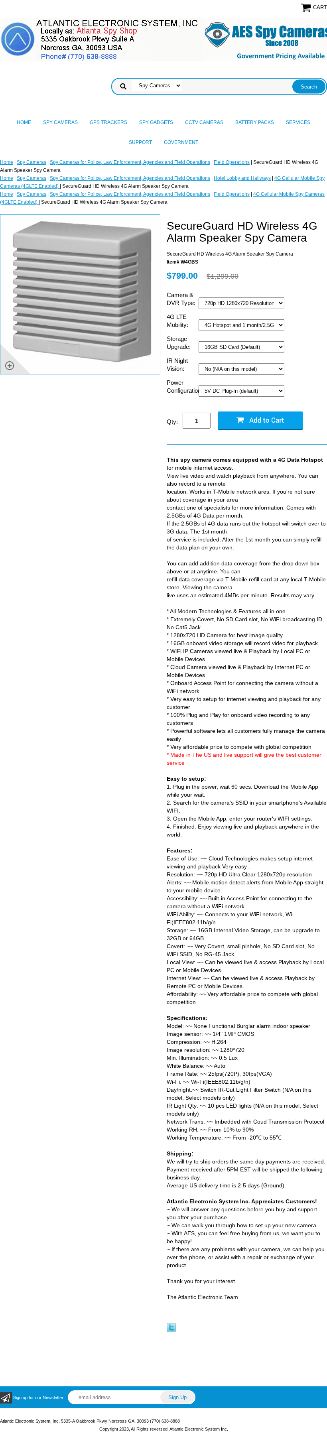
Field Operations (232, 162)
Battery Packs (254, 122)
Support (140, 142)
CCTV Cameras (204, 122)
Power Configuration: (183, 386)
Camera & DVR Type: (182, 298)
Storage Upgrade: (179, 342)
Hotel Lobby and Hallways (242, 178)
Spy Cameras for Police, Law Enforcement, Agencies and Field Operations (130, 162)
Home (24, 122)
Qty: (172, 421)
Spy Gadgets (156, 122)
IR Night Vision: (177, 364)
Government (181, 142)
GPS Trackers (108, 122)
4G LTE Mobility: (178, 320)
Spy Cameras (60, 122)
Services (298, 122)
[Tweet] (171, 1330)
